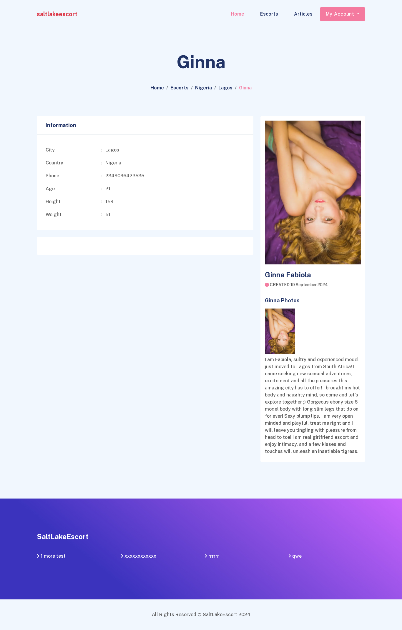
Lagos (225, 88)
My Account (341, 14)
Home (237, 14)
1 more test (53, 556)
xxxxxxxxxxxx (140, 556)
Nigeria (203, 88)
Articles (303, 14)
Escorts (269, 14)
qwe (297, 556)
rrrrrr (213, 556)
